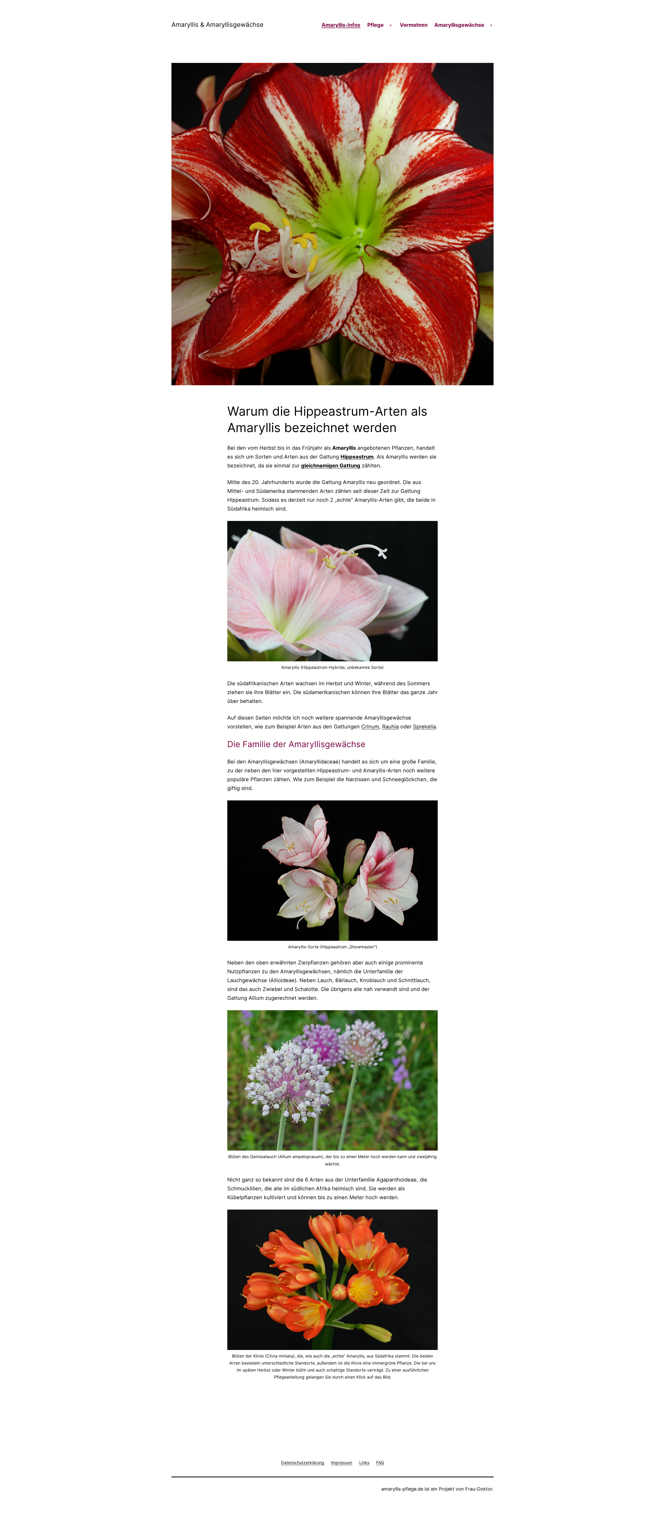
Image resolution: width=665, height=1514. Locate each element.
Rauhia (390, 726)
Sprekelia (424, 726)
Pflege (375, 25)
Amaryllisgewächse (459, 25)
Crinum (370, 726)
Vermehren (414, 25)
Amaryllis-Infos (341, 25)
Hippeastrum (357, 457)
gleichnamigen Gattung (330, 465)
